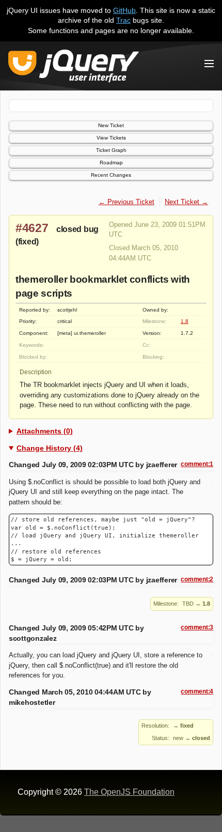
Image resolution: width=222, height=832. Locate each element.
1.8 (184, 321)
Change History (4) (50, 448)
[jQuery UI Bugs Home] (73, 68)
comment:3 (197, 627)
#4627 (32, 228)
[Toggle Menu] (209, 63)
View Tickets (111, 138)
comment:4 (197, 691)
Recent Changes (111, 175)
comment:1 (197, 464)
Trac (123, 20)
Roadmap (111, 162)
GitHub (124, 10)
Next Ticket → (186, 202)
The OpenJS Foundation (129, 792)
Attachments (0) (45, 431)
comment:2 (197, 579)
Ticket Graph (111, 150)
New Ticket (111, 125)
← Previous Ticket (126, 202)
